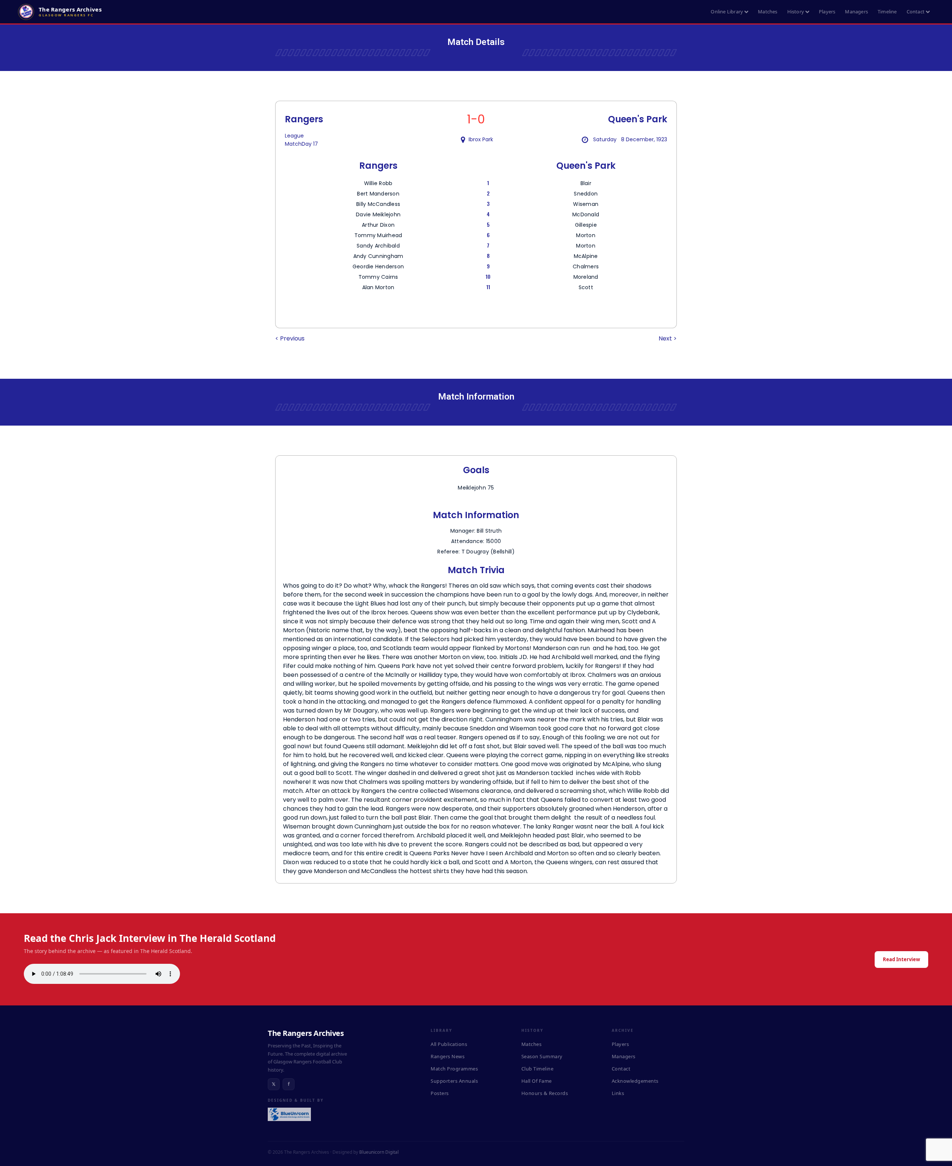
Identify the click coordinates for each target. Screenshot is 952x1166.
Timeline (887, 11)
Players (827, 11)
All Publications (449, 1044)
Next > (668, 338)
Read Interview (901, 959)
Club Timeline (537, 1068)
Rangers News (447, 1056)
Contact (915, 11)
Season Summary (542, 1056)
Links (618, 1093)
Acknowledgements (635, 1081)
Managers (856, 11)
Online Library (727, 11)
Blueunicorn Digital (379, 1152)
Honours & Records (544, 1093)
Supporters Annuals (454, 1081)
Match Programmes (454, 1068)
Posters (440, 1093)
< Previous (290, 338)
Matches (767, 11)
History (795, 11)
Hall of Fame (536, 1081)
